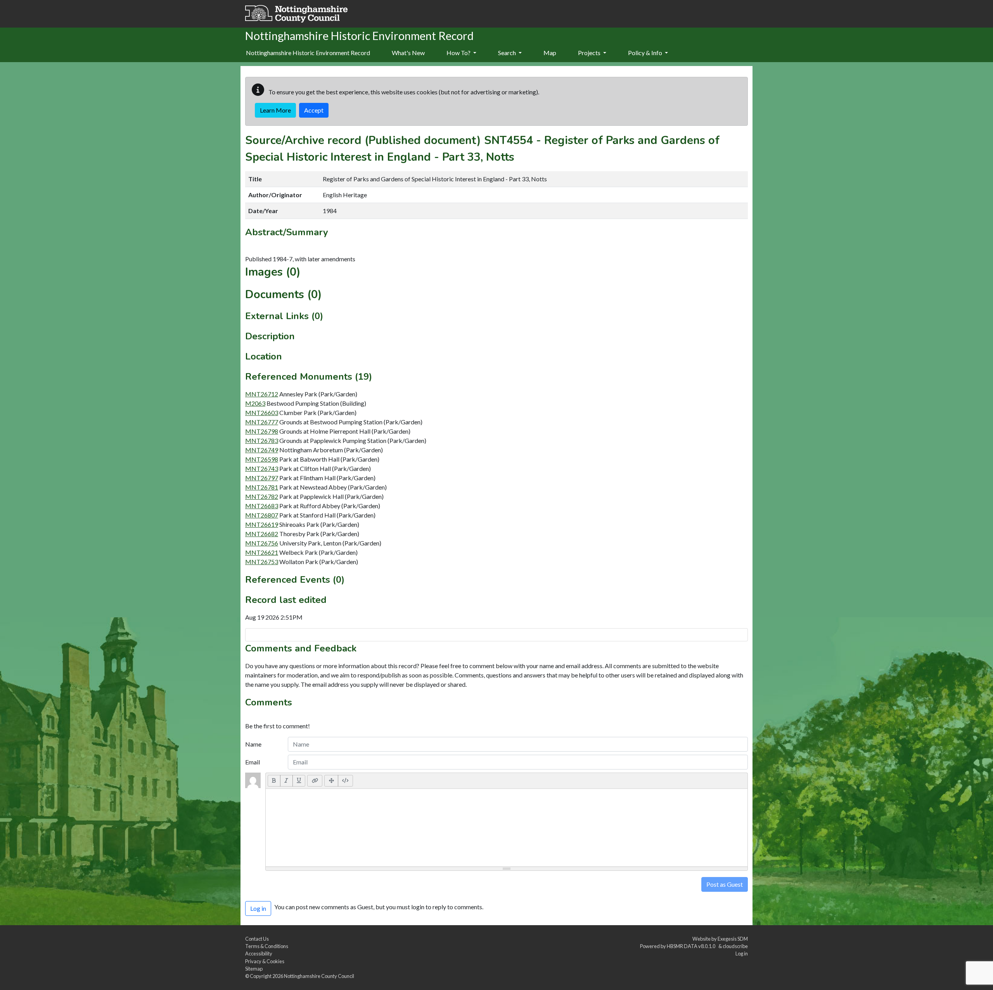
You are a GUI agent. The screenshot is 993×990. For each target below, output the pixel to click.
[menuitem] (408, 53)
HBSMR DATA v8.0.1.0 (692, 946)
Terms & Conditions (266, 946)
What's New (408, 52)
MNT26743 (261, 468)
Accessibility (258, 953)
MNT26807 (261, 515)
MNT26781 (261, 487)
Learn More (275, 110)
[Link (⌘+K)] (314, 781)
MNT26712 (261, 394)
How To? (459, 52)
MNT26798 (261, 431)
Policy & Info (645, 52)
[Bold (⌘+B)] (274, 781)
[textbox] (506, 828)
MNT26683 (261, 505)
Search (507, 52)
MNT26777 (261, 422)
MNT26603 (261, 412)
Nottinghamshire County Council (319, 976)
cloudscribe (735, 946)
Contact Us (257, 939)
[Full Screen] (331, 781)
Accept (314, 110)
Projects (590, 52)
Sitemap (254, 969)
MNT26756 (261, 543)
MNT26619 (261, 524)
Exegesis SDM (733, 939)
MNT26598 (261, 459)
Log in (741, 953)
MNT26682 (261, 533)
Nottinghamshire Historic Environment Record (308, 52)
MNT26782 (261, 496)
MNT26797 (261, 477)
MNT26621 (261, 552)
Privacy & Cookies (264, 961)
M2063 (255, 403)
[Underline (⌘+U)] (299, 781)
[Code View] (345, 781)
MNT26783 (261, 440)
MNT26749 (261, 449)
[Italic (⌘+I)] (286, 781)
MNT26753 (261, 561)
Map (549, 52)
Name (253, 744)
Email (252, 762)
